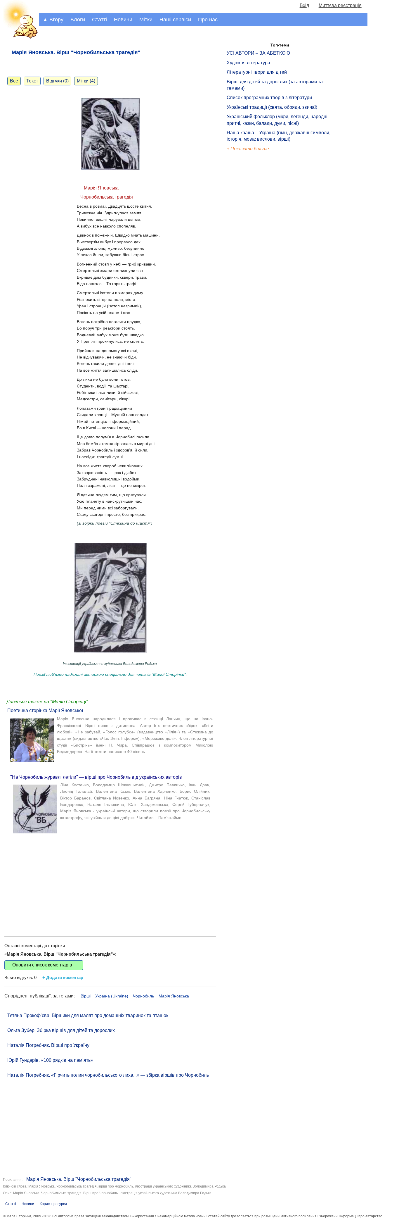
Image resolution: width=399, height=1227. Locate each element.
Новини (123, 20)
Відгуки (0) (57, 80)
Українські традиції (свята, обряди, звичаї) (272, 107)
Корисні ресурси (53, 1204)
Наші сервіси (175, 20)
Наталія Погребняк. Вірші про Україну (48, 1045)
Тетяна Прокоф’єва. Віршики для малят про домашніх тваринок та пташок (87, 1015)
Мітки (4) (86, 80)
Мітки (145, 20)
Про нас (208, 20)
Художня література (248, 62)
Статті (99, 20)
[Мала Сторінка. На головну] (19, 37)
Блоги (77, 20)
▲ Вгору (53, 20)
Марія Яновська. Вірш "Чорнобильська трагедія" (78, 1179)
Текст (32, 80)
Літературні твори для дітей (257, 72)
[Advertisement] (110, 881)
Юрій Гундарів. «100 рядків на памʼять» (50, 1060)
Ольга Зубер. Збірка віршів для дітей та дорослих (61, 1030)
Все (14, 80)
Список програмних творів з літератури (269, 97)
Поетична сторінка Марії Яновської (45, 710)
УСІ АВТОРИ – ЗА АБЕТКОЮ (258, 53)
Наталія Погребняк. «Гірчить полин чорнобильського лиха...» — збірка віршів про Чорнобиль (108, 1075)
